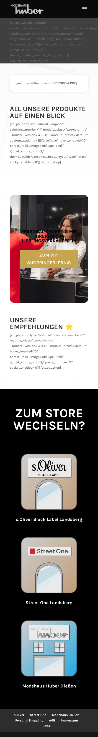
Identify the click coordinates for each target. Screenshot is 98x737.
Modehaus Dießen (65, 715)
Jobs (46, 726)
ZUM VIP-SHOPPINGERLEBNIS (49, 258)
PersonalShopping (29, 720)
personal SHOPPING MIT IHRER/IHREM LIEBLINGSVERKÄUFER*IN (49, 236)
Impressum (69, 720)
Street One (38, 715)
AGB (52, 720)
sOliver (19, 715)
